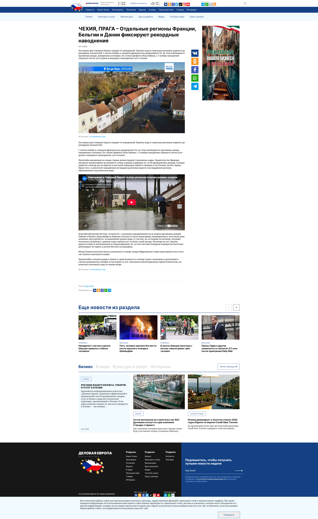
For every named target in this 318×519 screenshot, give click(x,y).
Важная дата (127, 17)
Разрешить (229, 515)
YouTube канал (177, 17)
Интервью (192, 9)
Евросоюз (89, 286)
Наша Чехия (103, 9)
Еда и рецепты (146, 17)
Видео (161, 17)
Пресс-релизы (197, 17)
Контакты (170, 456)
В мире (152, 9)
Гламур (180, 9)
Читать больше (227, 366)
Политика (131, 9)
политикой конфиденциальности (211, 479)
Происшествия (166, 9)
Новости (90, 9)
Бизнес (89, 17)
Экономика (117, 9)
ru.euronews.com (98, 136)
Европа (142, 9)
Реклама (170, 459)
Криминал (83, 343)
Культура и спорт (106, 17)
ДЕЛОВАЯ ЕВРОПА (95, 453)
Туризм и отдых (197, 414)
